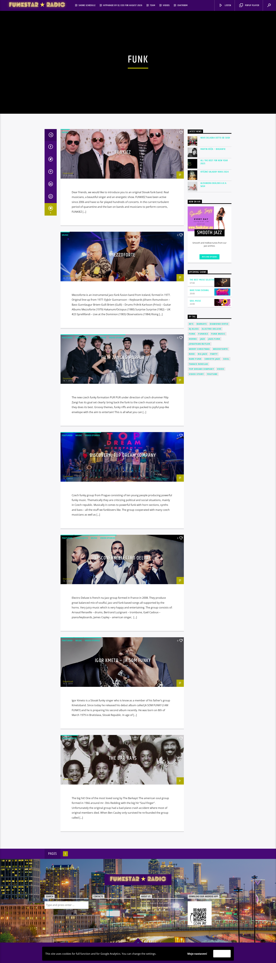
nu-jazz (202, 354)
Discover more (148, 914)
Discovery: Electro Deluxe (123, 558)
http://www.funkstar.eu (110, 903)
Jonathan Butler (199, 344)
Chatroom (182, 5)
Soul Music (195, 301)
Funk (192, 333)
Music (65, 132)
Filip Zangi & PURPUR (123, 358)
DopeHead (68, 173)
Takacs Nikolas (198, 364)
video (220, 369)
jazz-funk (214, 339)
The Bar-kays (123, 758)
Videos (166, 5)
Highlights (81, 337)
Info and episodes (209, 256)
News (103, 337)
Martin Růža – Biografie (213, 149)
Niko (192, 354)
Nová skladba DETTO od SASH (215, 137)
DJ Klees (194, 329)
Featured (67, 337)
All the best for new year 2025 (214, 162)
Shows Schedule (87, 5)
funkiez (203, 333)
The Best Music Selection (202, 280)
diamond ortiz (219, 324)
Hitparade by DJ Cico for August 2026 (122, 5)
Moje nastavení (197, 953)
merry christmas (199, 349)
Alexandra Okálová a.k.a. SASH (213, 185)
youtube (212, 374)
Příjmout (222, 953)
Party (213, 354)
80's (191, 324)
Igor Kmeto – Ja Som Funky (123, 660)
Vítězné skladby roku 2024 (214, 171)
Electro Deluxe (211, 329)
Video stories (116, 337)
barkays (202, 324)
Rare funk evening (199, 290)
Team (152, 5)
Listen (227, 5)
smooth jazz (212, 359)
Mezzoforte (122, 255)
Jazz (202, 339)
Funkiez (123, 152)
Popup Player (251, 5)
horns (193, 339)
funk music (218, 333)
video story (196, 374)
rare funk (195, 359)
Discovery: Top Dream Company (123, 455)
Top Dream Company (201, 369)
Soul (226, 359)
